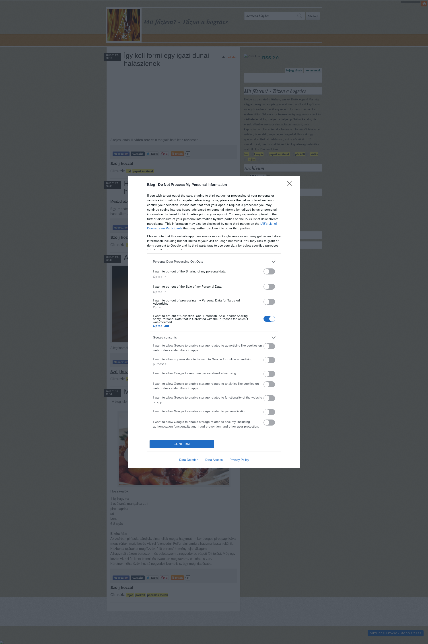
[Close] (291, 185)
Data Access (214, 459)
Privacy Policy (239, 459)
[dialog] (214, 322)
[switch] (269, 271)
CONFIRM (182, 444)
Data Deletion (188, 459)
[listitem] (214, 261)
